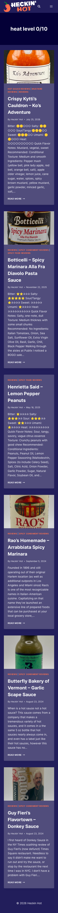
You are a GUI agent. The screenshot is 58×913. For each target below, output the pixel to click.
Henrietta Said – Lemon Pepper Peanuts (25, 393)
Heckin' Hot (17, 119)
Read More (16, 198)
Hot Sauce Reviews (19, 89)
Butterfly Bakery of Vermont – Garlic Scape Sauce (28, 687)
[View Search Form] (39, 6)
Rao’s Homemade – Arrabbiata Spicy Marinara (28, 547)
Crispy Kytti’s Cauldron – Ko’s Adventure (24, 105)
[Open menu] (51, 6)
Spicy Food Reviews (19, 253)
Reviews (23, 92)
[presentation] (29, 66)
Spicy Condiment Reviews (34, 250)
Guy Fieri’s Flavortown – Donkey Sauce (23, 819)
